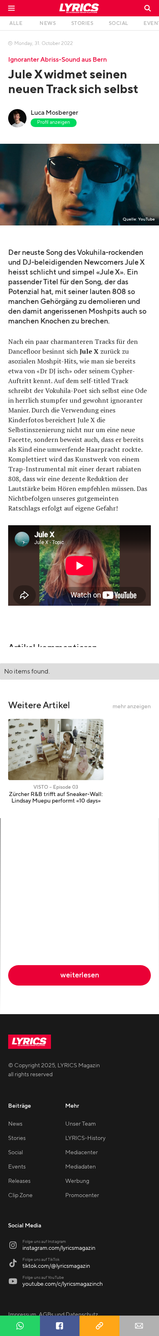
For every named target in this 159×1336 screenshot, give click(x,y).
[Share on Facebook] (60, 1326)
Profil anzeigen (53, 122)
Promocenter (82, 1195)
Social (15, 1152)
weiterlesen (79, 975)
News (15, 1124)
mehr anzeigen (132, 706)
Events (17, 1167)
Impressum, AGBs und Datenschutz (53, 1314)
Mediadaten (80, 1167)
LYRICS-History (85, 1138)
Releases (19, 1181)
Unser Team (80, 1124)
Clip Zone (20, 1195)
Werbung (77, 1181)
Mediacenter (81, 1152)
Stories (17, 1138)
